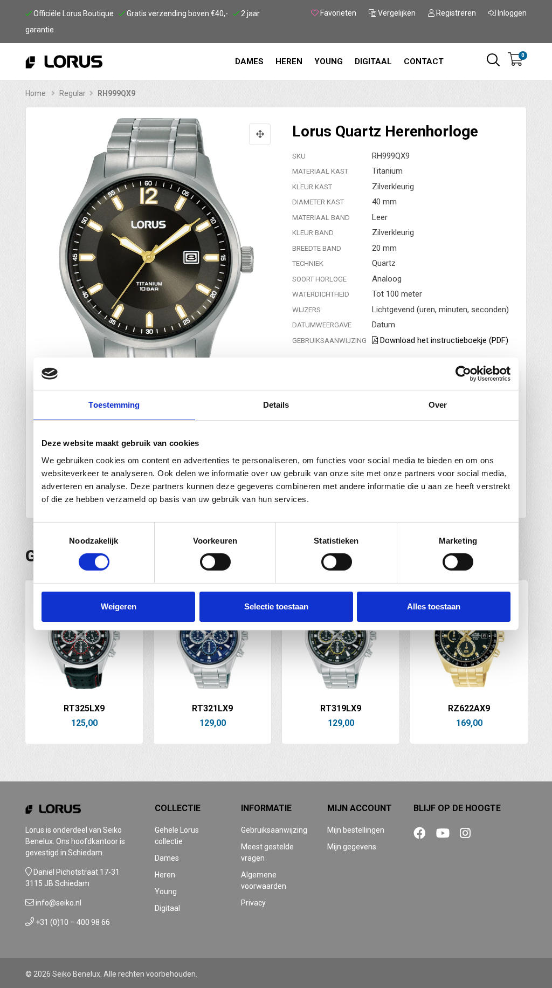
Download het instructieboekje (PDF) (443, 340)
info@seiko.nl (58, 902)
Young (328, 61)
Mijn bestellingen (355, 830)
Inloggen (511, 13)
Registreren (455, 13)
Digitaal (373, 61)
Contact (424, 61)
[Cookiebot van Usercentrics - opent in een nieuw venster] (463, 374)
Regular (72, 93)
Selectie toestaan (276, 606)
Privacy (253, 902)
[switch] (215, 562)
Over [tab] (438, 404)
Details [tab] (276, 404)
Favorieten (337, 13)
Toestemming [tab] (114, 404)
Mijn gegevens (351, 846)
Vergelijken (396, 13)
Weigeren (118, 606)
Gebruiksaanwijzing (274, 830)
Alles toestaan (433, 606)
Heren (288, 61)
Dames (249, 61)
